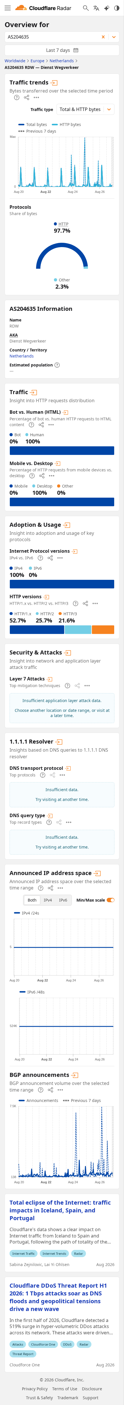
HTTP (63, 224)
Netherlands (22, 356)
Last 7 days (67, 51)
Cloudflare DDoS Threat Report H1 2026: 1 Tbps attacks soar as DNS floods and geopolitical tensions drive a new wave (58, 1297)
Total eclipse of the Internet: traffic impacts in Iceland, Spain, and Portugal (60, 1210)
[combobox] (50, 37)
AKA (14, 335)
